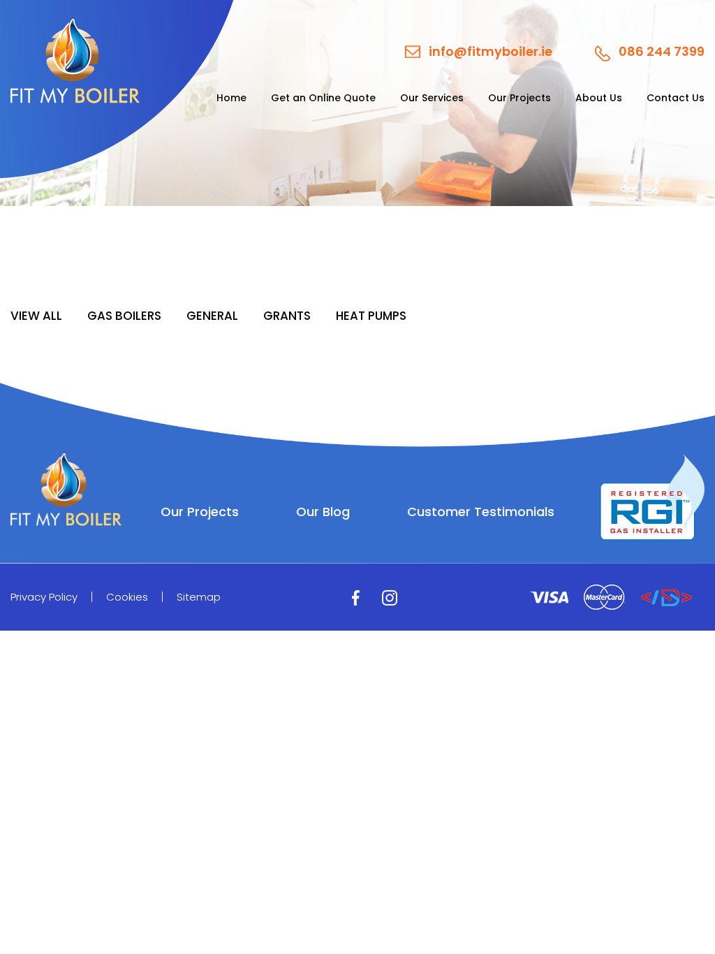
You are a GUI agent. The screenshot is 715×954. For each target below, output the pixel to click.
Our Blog (323, 512)
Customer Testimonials (480, 512)
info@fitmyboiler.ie (490, 51)
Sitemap (199, 597)
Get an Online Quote (323, 98)
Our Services (432, 98)
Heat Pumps (371, 315)
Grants (287, 315)
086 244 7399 (662, 52)
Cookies (127, 597)
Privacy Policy (44, 597)
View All (36, 315)
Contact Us (676, 98)
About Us (598, 98)
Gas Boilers (124, 315)
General (212, 315)
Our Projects (519, 98)
